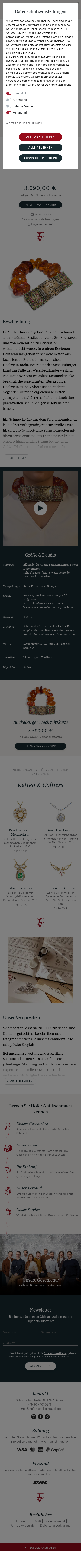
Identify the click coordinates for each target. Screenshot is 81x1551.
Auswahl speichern (40, 158)
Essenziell (19, 93)
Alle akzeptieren (40, 137)
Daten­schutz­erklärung (58, 84)
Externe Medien (23, 106)
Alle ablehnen (40, 147)
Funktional (20, 112)
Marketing (20, 99)
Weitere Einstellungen (24, 123)
